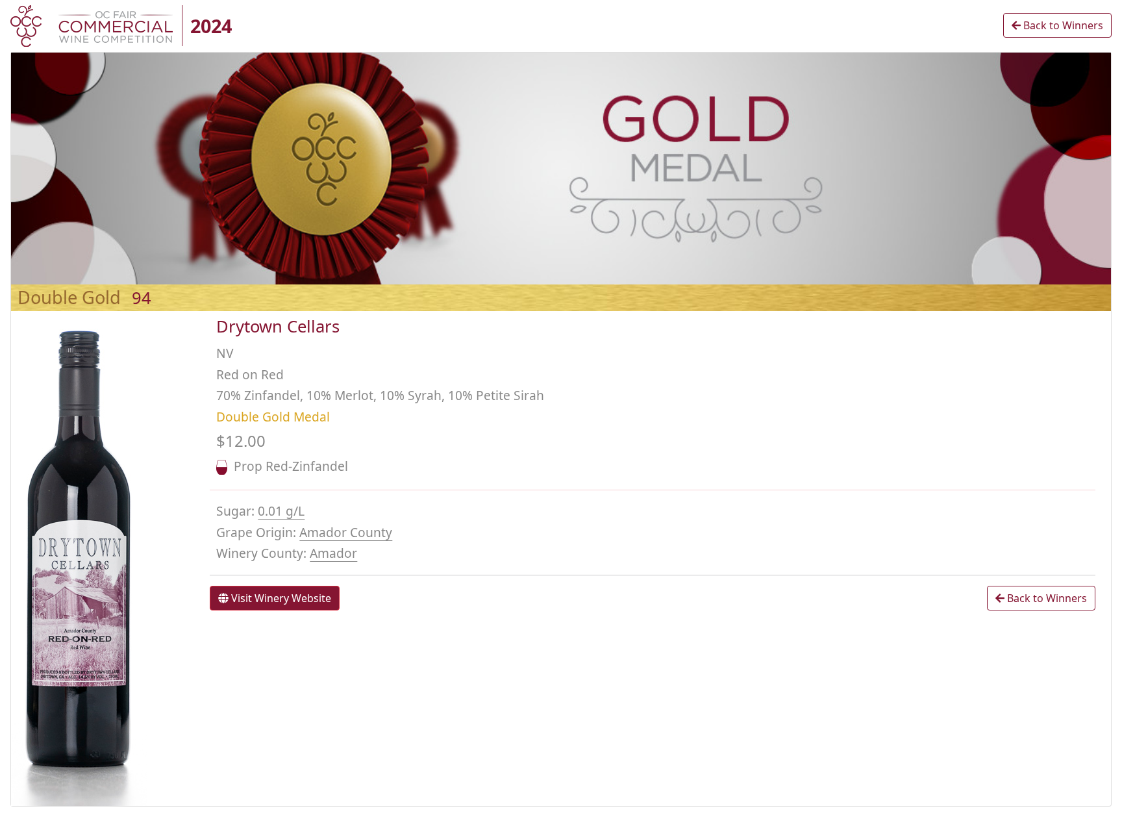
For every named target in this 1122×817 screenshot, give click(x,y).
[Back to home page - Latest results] (91, 25)
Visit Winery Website (280, 598)
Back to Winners (1062, 25)
